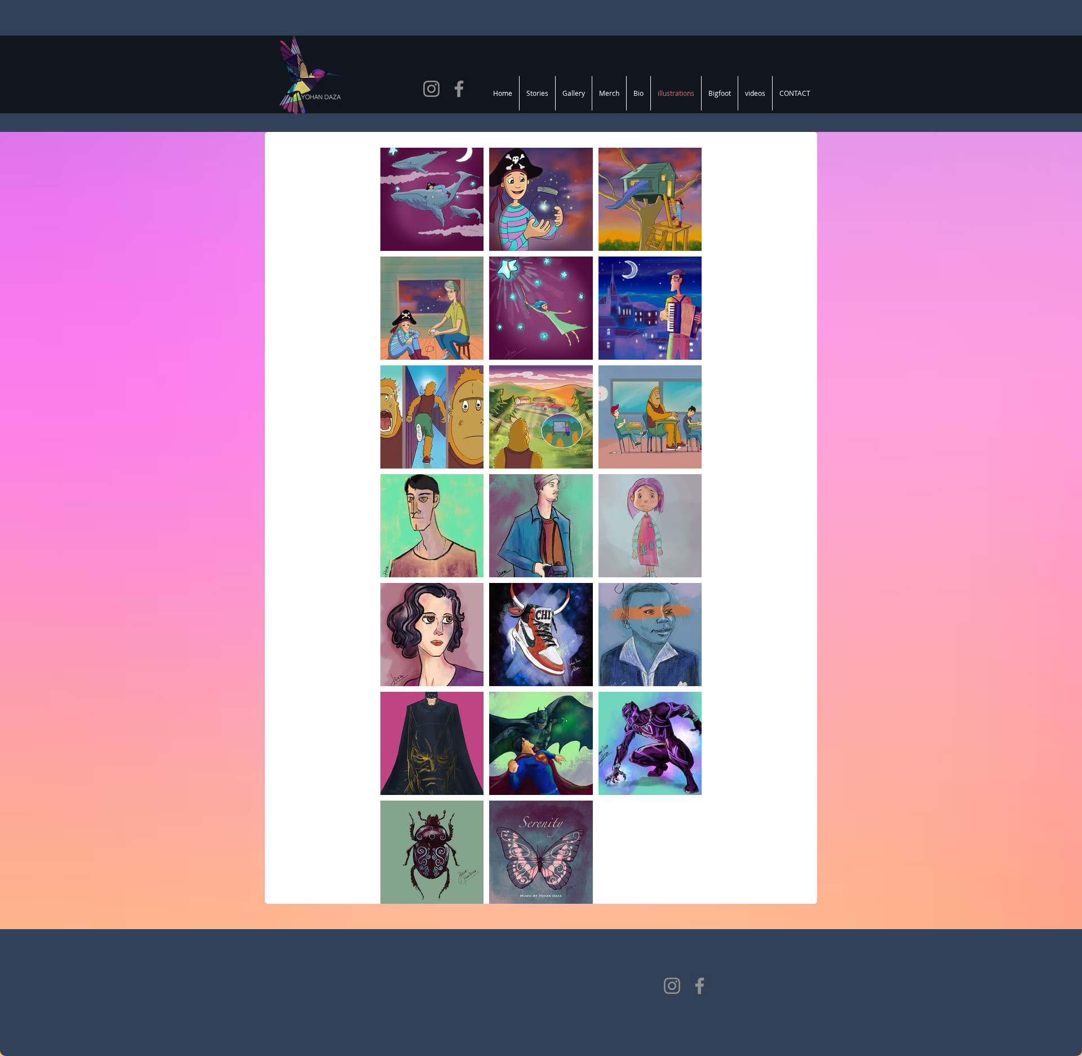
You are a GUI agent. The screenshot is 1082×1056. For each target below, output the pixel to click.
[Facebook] (459, 89)
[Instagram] (431, 89)
